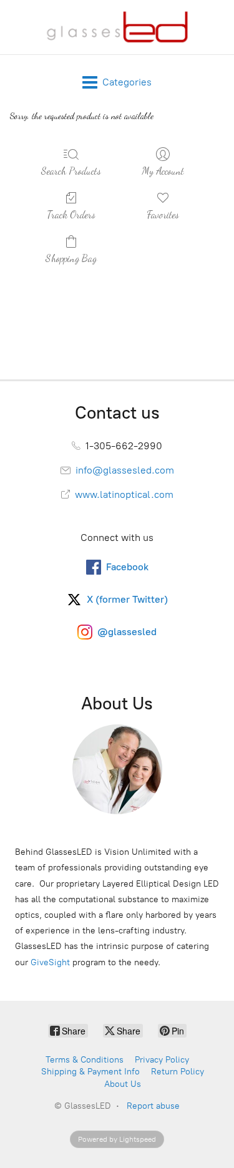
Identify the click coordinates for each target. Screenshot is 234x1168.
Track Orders (71, 214)
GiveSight (50, 962)
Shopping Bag (71, 258)
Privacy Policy (162, 1059)
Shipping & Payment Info (90, 1071)
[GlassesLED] (117, 27)
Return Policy (177, 1071)
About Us (122, 1084)
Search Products (71, 171)
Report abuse (153, 1106)
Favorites (163, 214)
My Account (163, 171)
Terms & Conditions (85, 1059)
